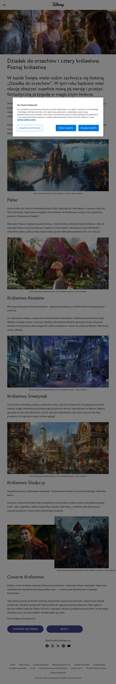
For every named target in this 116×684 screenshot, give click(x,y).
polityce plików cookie (26, 120)
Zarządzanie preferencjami (30, 128)
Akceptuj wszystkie (89, 128)
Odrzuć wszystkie (66, 128)
